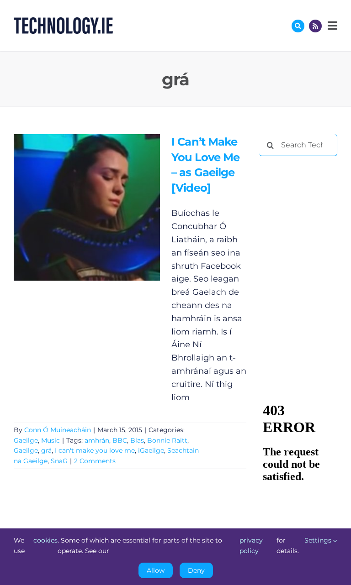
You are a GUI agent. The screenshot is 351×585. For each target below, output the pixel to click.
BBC (119, 440)
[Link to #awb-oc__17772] (298, 26)
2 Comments (95, 461)
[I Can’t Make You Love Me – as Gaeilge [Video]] (87, 207)
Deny (196, 570)
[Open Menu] (331, 25)
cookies (45, 540)
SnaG (59, 461)
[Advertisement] (305, 210)
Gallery (100, 207)
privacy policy (251, 545)
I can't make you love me (95, 450)
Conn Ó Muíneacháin (57, 430)
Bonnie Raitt (167, 440)
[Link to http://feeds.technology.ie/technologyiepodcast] (315, 26)
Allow (156, 570)
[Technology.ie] (63, 21)
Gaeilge (26, 440)
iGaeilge (151, 450)
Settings (318, 540)
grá (46, 450)
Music (50, 440)
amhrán (97, 440)
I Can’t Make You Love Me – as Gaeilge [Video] (73, 207)
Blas (137, 440)
